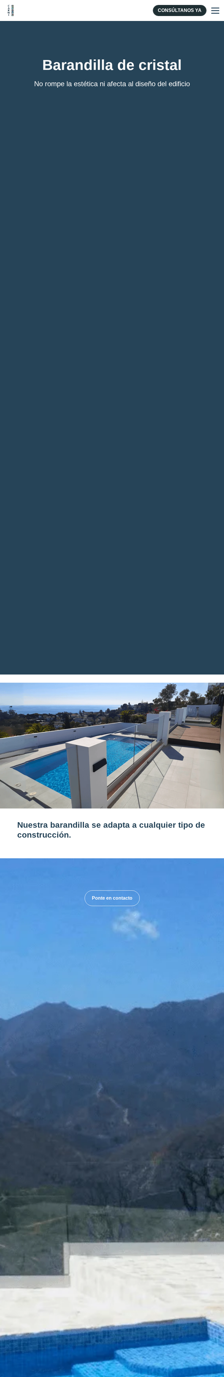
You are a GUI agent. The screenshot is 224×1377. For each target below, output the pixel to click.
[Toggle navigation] (215, 11)
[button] (112, 898)
